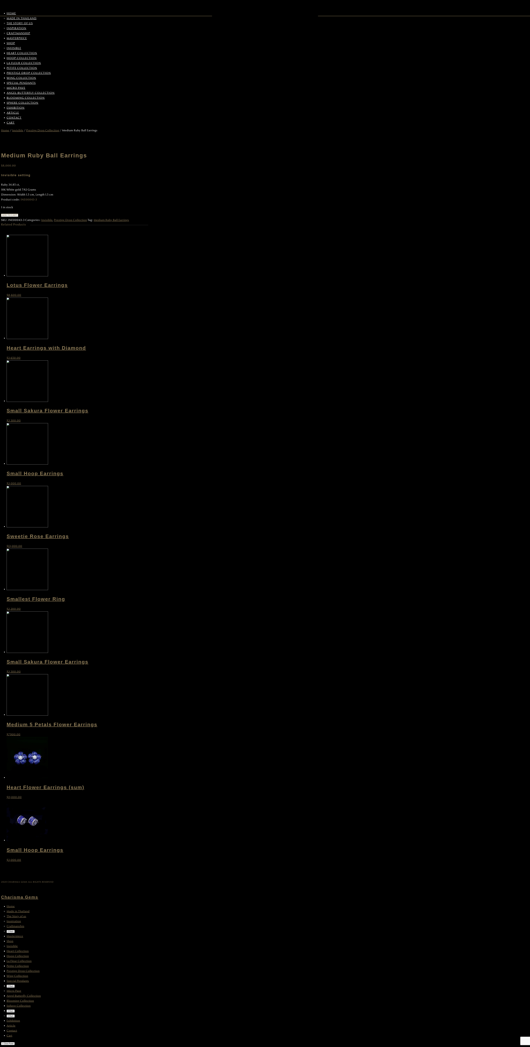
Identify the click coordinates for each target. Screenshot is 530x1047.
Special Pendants (21, 83)
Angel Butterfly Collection (31, 93)
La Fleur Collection (24, 63)
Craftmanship (18, 33)
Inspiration (16, 28)
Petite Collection (22, 68)
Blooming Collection (26, 98)
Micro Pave (16, 88)
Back (11, 931)
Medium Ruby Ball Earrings (111, 220)
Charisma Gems (19, 897)
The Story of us (20, 23)
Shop (11, 43)
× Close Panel (8, 1044)
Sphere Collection (22, 103)
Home (11, 13)
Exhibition (16, 108)
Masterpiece (17, 38)
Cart (11, 122)
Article (13, 112)
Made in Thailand (22, 18)
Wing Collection (21, 78)
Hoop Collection (22, 58)
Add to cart (9, 215)
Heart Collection (22, 53)
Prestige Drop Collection (29, 73)
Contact (14, 117)
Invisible (14, 48)
